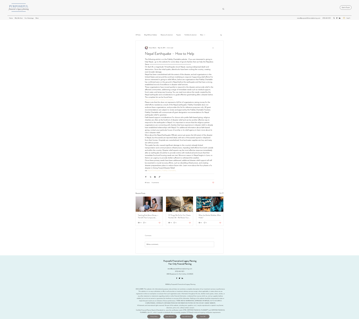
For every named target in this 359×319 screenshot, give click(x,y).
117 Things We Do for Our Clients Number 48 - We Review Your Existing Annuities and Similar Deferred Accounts (179, 216)
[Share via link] (159, 177)
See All (221, 193)
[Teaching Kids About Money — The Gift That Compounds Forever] (149, 204)
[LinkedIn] (340, 18)
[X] (334, 18)
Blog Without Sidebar (150, 35)
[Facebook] (337, 18)
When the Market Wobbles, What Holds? (210, 216)
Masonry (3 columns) (167, 35)
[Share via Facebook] (146, 177)
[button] (221, 35)
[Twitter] (179, 278)
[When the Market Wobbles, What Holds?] (209, 204)
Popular (178, 35)
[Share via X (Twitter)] (150, 177)
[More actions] (213, 48)
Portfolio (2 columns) (190, 35)
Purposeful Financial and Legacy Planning (179, 260)
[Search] (223, 9)
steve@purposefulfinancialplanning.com (308, 18)
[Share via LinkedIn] (155, 177)
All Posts (138, 35)
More (201, 35)
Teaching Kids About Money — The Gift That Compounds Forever (148, 216)
